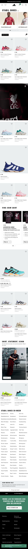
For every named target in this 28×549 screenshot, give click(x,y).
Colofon (3, 524)
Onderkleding (13, 446)
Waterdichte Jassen (22, 435)
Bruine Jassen (4, 443)
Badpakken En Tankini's (4, 414)
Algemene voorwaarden (7, 542)
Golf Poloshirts (4, 462)
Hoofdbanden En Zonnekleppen (14, 419)
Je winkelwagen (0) (18, 493)
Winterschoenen (23, 440)
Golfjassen (3, 457)
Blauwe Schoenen (3, 433)
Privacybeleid (17, 538)
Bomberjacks (4, 438)
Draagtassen (4, 449)
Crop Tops (3, 446)
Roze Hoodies (13, 465)
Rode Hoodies (13, 459)
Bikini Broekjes (4, 421)
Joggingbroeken (14, 430)
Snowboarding (22, 421)
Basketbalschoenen (5, 419)
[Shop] (14, 5)
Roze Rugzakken (14, 468)
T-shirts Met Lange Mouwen (13, 441)
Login (6, 493)
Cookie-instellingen (6, 535)
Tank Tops (21, 430)
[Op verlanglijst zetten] (12, 39)
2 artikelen (6, 377)
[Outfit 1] (14, 364)
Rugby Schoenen (12, 476)
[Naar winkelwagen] (25, 5)
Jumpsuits (12, 432)
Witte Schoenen (22, 451)
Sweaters (21, 424)
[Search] (22, 5)
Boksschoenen (4, 435)
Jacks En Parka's (12, 424)
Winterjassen (22, 443)
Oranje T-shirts (13, 449)
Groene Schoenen (12, 414)
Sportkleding (13, 451)
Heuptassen (13, 416)
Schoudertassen (23, 416)
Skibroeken (3, 440)
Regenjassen (13, 457)
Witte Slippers (22, 454)
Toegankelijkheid (17, 542)
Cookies (4, 538)
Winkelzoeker (17, 528)
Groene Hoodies (5, 476)
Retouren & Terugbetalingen (17, 517)
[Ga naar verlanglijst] (5, 5)
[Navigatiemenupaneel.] (2, 5)
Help (3, 528)
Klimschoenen (13, 435)
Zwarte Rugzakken (21, 465)
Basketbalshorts (5, 416)
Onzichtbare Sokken (13, 422)
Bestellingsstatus (6, 521)
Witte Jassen (22, 446)
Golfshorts (3, 459)
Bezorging (4, 516)
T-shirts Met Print (4, 468)
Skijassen (12, 427)
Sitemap (16, 521)
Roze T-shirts (13, 473)
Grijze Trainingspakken (5, 473)
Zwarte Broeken (23, 459)
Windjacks (21, 438)
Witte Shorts (22, 449)
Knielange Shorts (12, 438)
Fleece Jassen (4, 451)
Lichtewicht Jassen (13, 443)
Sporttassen (13, 454)
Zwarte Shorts (22, 462)
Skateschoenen (22, 419)
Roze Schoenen (13, 470)
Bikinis (2, 424)
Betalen (15, 524)
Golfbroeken (4, 454)
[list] (12, 35)
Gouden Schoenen (3, 465)
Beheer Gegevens (17, 535)
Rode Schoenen (13, 462)
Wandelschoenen (23, 432)
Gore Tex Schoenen (21, 414)
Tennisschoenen (23, 427)
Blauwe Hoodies (5, 430)
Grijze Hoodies (4, 470)
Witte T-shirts (22, 457)
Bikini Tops (3, 427)
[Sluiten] (3, 546)
